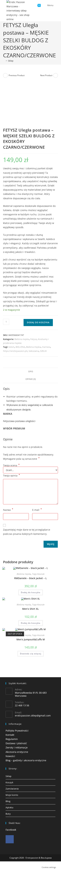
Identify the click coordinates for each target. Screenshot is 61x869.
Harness (46, 346)
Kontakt (10, 734)
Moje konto (12, 794)
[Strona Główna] (4, 60)
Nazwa (8, 509)
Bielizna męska (21, 339)
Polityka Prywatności (17, 730)
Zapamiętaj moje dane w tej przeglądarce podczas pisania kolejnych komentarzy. (26, 531)
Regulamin (12, 739)
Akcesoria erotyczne (17, 751)
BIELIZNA (20, 346)
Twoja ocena (11, 465)
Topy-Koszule (38, 574)
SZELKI (43, 350)
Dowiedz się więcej (30, 653)
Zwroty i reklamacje (17, 747)
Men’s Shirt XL (30, 608)
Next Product (46, 75)
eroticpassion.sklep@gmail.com (33, 715)
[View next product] (55, 75)
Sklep (10, 60)
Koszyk (9, 782)
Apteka (9, 807)
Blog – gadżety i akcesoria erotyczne (26, 760)
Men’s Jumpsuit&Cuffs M (30, 639)
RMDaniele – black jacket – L (30, 578)
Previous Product (17, 75)
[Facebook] (10, 839)
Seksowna (34, 350)
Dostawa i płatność (16, 743)
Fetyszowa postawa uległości (19, 421)
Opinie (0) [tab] (30, 379)
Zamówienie (12, 788)
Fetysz (33, 339)
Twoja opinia (11, 475)
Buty (8, 813)
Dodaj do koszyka (38, 322)
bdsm (11, 346)
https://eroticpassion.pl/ (15, 350)
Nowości (10, 756)
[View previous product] (5, 75)
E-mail (37, 509)
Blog (8, 801)
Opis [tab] (30, 371)
